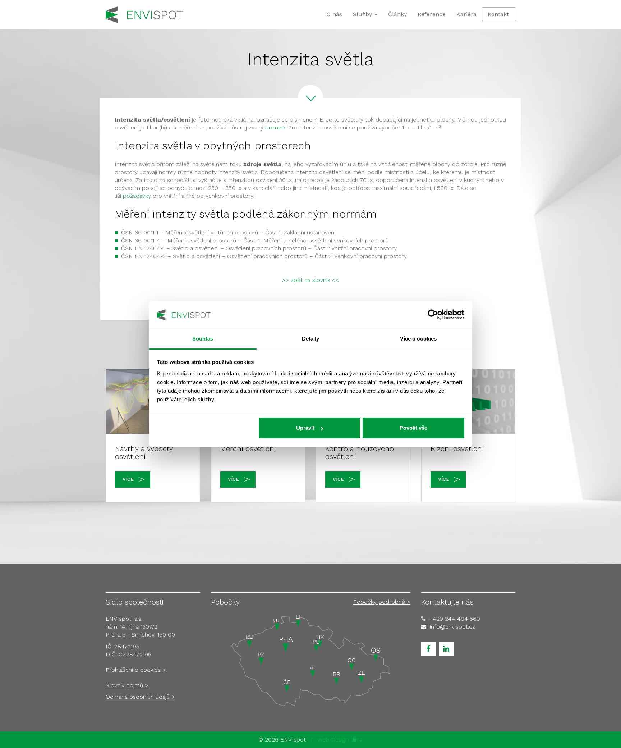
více (128, 479)
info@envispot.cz (452, 626)
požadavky (137, 195)
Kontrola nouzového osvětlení (359, 452)
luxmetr (275, 127)
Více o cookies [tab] (418, 339)
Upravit (305, 428)
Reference (432, 14)
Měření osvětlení (248, 448)
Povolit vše (413, 428)
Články (397, 14)
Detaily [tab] (310, 339)
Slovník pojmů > (127, 685)
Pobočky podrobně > (381, 601)
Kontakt (498, 14)
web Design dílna (340, 739)
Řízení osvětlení (457, 448)
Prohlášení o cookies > (136, 669)
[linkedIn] (446, 649)
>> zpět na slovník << (310, 280)
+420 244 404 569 (454, 618)
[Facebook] (428, 649)
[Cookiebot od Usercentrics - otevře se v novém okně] (432, 315)
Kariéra (466, 14)
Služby (363, 14)
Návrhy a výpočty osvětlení (144, 452)
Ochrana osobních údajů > (140, 696)
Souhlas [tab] (202, 339)
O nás (334, 14)
